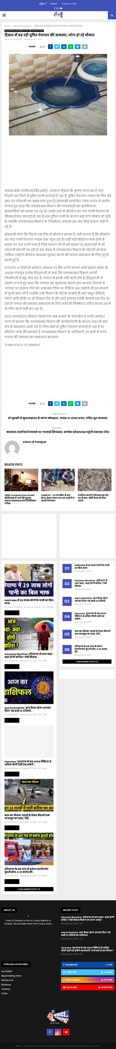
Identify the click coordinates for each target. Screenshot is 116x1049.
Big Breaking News (12, 31)
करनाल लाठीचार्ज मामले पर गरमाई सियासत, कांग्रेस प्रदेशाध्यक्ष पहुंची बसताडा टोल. (58, 432)
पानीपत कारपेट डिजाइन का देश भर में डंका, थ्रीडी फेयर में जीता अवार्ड (93, 498)
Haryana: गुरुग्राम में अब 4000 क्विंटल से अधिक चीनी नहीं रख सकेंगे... (28, 763)
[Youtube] (66, 1032)
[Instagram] (58, 1032)
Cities (5, 993)
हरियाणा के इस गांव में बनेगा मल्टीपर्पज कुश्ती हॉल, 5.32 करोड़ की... (26, 870)
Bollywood (7, 980)
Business (6, 984)
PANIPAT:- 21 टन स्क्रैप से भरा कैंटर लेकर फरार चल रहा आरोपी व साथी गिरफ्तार (57, 498)
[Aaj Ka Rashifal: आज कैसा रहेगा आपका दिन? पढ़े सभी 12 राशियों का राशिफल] (29, 687)
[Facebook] (50, 1032)
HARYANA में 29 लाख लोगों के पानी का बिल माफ (29, 602)
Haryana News (37, 31)
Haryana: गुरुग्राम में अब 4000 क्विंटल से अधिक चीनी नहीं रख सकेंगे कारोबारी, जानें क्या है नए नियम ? (87, 949)
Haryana (25, 31)
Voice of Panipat (14, 39)
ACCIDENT (7, 971)
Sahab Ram (13, 660)
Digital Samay (93, 1046)
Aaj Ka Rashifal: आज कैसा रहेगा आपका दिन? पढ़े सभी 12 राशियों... (28, 709)
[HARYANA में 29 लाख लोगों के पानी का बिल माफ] (29, 580)
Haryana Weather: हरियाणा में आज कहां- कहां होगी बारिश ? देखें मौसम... (29, 655)
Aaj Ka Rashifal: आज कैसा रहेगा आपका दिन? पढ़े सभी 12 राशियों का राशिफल (85, 934)
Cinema (6, 989)
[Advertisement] (58, 164)
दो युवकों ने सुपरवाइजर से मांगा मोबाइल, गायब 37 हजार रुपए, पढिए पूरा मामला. (58, 418)
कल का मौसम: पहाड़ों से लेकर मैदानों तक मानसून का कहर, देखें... (27, 817)
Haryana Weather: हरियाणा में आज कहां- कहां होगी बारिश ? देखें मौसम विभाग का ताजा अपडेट (87, 918)
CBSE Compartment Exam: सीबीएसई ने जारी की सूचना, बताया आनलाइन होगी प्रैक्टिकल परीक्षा (20, 499)
